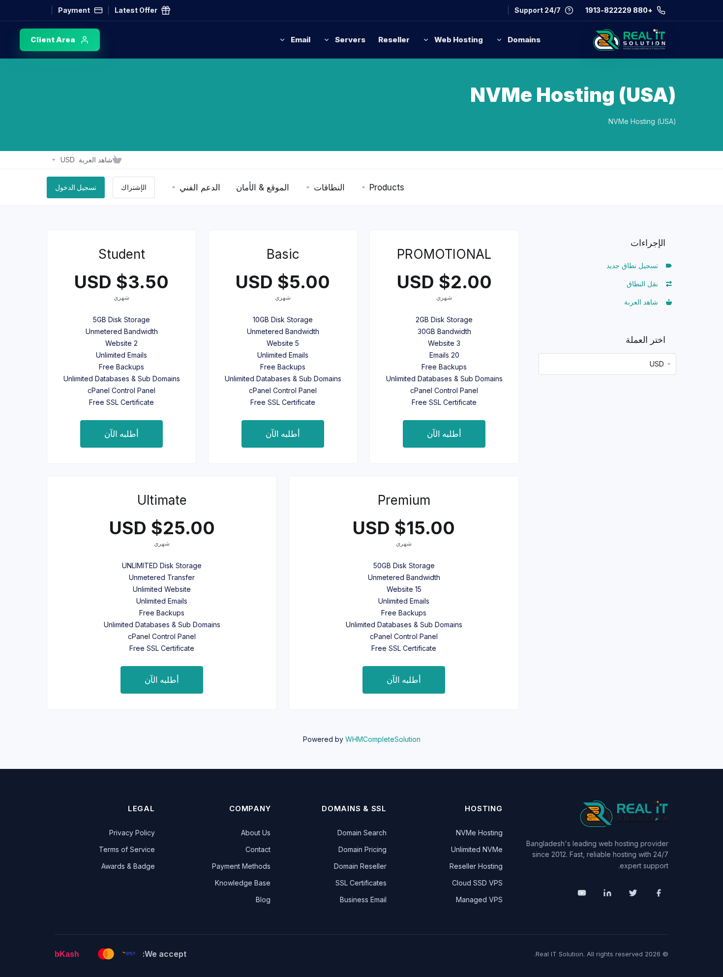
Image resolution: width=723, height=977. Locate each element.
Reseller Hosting (476, 866)
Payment (74, 10)
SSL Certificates (361, 883)
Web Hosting (458, 39)
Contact (258, 849)
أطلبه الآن (444, 434)
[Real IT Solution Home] (608, 40)
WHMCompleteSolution (383, 739)
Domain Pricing (362, 849)
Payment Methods (241, 866)
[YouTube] (582, 893)
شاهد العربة (643, 302)
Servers (350, 39)
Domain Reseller (360, 866)
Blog (263, 899)
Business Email (363, 899)
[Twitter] (633, 893)
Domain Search (362, 832)
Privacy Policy (132, 832)
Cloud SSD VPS (477, 883)
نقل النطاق (644, 283)
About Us (256, 832)
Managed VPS (479, 899)
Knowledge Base (243, 883)
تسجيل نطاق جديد (634, 265)
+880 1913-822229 (619, 10)
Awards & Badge (128, 866)
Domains (524, 39)
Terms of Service (127, 849)
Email (300, 39)
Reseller (394, 39)
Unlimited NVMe (477, 849)
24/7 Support (537, 10)
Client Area (52, 39)
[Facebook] (658, 893)
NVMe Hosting (479, 832)
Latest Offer (136, 10)
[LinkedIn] (607, 893)
